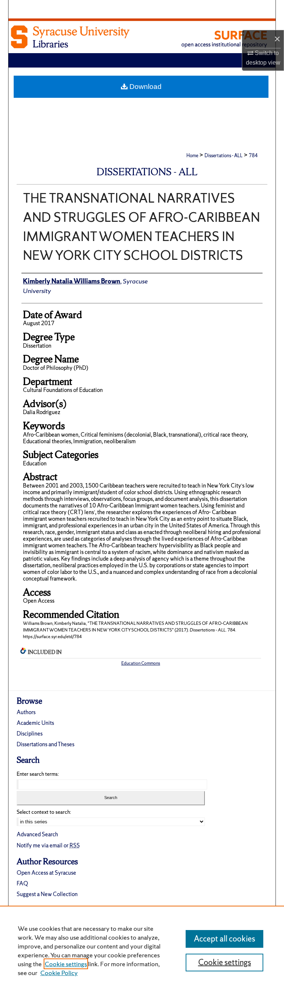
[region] (142, 950)
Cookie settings (66, 964)
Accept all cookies (224, 938)
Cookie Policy (59, 972)
